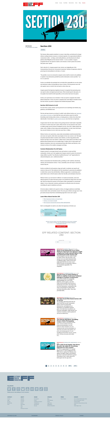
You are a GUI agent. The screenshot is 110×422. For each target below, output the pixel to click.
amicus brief (65, 349)
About (56, 2)
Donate (83, 2)
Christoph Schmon (69, 273)
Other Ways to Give (77, 405)
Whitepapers (49, 404)
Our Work (65, 2)
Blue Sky (23, 389)
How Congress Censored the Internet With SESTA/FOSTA (57, 202)
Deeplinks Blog (60, 273)
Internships (23, 404)
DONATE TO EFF (61, 226)
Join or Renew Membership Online (80, 398)
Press (8, 404)
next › (70, 365)
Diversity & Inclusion (24, 408)
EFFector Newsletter (51, 405)
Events (48, 401)
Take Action (71, 2)
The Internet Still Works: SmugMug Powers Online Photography (67, 320)
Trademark (34, 415)
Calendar (22, 398)
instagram (18, 389)
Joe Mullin (67, 318)
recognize (62, 280)
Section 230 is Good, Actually (50, 200)
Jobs (21, 405)
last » (75, 365)
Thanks (81, 415)
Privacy (35, 400)
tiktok (41, 389)
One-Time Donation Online (79, 400)
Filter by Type (61, 240)
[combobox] (63, 242)
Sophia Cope (67, 342)
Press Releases (50, 400)
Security (8, 401)
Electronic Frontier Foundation (33, 5)
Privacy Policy (59, 415)
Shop (80, 2)
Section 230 (28, 46)
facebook (14, 389)
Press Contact (63, 398)
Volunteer (22, 400)
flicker (32, 389)
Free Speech (36, 398)
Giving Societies (77, 401)
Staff (21, 407)
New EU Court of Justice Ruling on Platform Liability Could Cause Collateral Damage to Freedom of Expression (69, 276)
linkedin (36, 389)
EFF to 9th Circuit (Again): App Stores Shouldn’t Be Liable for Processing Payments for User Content (68, 346)
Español (43, 49)
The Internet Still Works (32, 47)
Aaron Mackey (74, 342)
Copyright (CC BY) (11, 415)
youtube (27, 389)
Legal (8, 400)
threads (46, 389)
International (36, 404)
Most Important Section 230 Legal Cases (53, 198)
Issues (60, 2)
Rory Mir (67, 297)
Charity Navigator (25, 392)
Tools (76, 2)
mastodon (9, 389)
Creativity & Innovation (38, 401)
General (8, 398)
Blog (48, 398)
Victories (22, 401)
